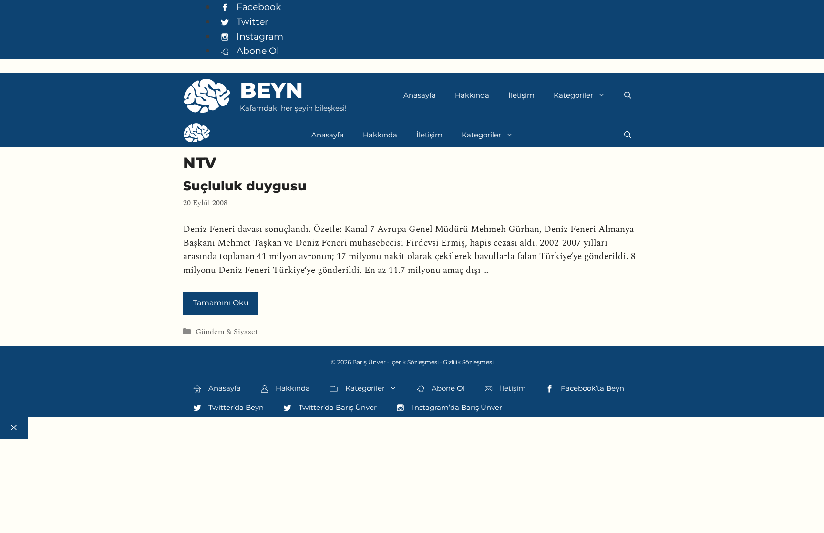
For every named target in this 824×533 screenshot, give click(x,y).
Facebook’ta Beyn (591, 388)
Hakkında (472, 95)
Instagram (258, 36)
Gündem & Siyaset (227, 332)
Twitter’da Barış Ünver (337, 407)
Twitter (251, 21)
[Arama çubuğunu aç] (628, 95)
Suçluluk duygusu (245, 186)
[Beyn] (196, 135)
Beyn (271, 90)
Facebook (257, 6)
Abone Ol (256, 50)
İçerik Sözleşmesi (414, 362)
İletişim (521, 95)
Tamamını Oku (221, 302)
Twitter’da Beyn (235, 407)
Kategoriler (573, 95)
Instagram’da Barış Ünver (456, 407)
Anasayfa (419, 95)
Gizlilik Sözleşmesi (468, 362)
